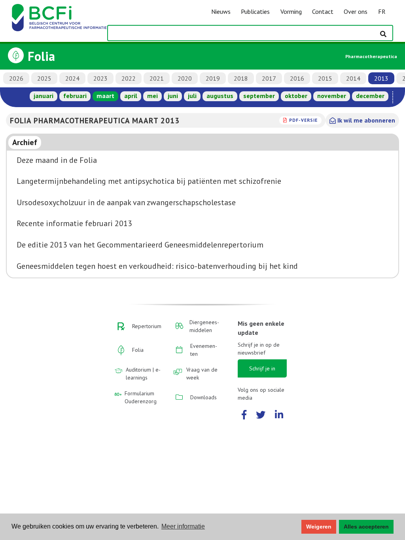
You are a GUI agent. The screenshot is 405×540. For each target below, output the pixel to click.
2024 (72, 78)
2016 (297, 78)
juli (192, 96)
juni (173, 96)
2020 (185, 78)
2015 (325, 78)
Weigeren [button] (318, 526)
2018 (241, 78)
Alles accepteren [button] (366, 526)
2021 (157, 78)
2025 (44, 78)
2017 (269, 78)
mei (152, 96)
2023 (100, 78)
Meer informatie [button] (183, 526)
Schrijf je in (262, 368)
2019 (213, 78)
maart (105, 96)
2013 (381, 78)
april (130, 96)
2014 (353, 78)
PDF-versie (303, 120)
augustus (219, 96)
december (370, 96)
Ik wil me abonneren (365, 120)
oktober (296, 96)
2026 (16, 78)
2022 (128, 78)
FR (382, 11)
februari (75, 96)
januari (43, 96)
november (331, 96)
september (259, 96)
